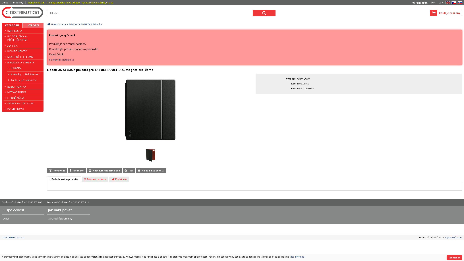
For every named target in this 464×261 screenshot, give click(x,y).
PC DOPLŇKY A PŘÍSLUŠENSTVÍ (17, 38)
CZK (440, 2)
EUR (433, 2)
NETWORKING (16, 92)
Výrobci (33, 25)
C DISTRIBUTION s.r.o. (23, 12)
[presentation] (64, 179)
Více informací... (298, 256)
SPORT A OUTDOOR (20, 103)
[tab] (64, 179)
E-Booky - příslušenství (25, 74)
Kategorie (12, 25)
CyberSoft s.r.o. (453, 237)
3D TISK (12, 45)
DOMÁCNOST (15, 109)
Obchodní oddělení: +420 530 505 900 (22, 202)
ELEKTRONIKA (16, 86)
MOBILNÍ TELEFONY (20, 57)
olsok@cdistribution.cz (61, 59)
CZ (453, 2)
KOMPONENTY (17, 51)
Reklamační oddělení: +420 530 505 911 (68, 202)
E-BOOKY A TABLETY (20, 62)
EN (447, 2)
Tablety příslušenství (23, 80)
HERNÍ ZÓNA (15, 98)
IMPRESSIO (14, 30)
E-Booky (16, 68)
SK (459, 2)
